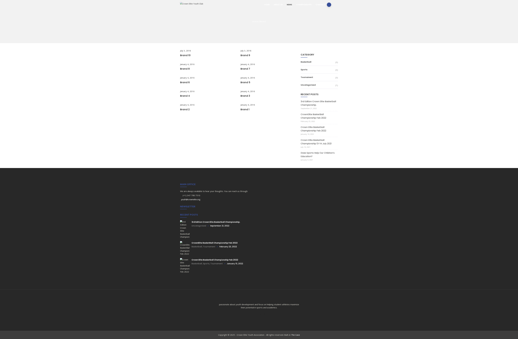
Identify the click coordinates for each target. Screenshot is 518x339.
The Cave (295, 334)
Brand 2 (185, 109)
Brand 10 (185, 55)
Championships (304, 4)
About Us (278, 4)
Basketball (306, 62)
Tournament (307, 77)
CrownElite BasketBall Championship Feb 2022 (313, 116)
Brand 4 (185, 95)
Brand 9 (245, 55)
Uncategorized (308, 85)
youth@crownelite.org (190, 199)
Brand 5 (245, 82)
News (289, 4)
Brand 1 (245, 109)
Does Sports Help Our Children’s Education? (318, 154)
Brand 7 (245, 68)
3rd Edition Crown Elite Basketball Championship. (318, 103)
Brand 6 (185, 82)
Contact (320, 4)
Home (267, 4)
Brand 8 (185, 68)
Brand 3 (245, 95)
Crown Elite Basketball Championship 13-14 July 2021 (316, 142)
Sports (304, 69)
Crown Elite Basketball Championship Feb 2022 (313, 129)
